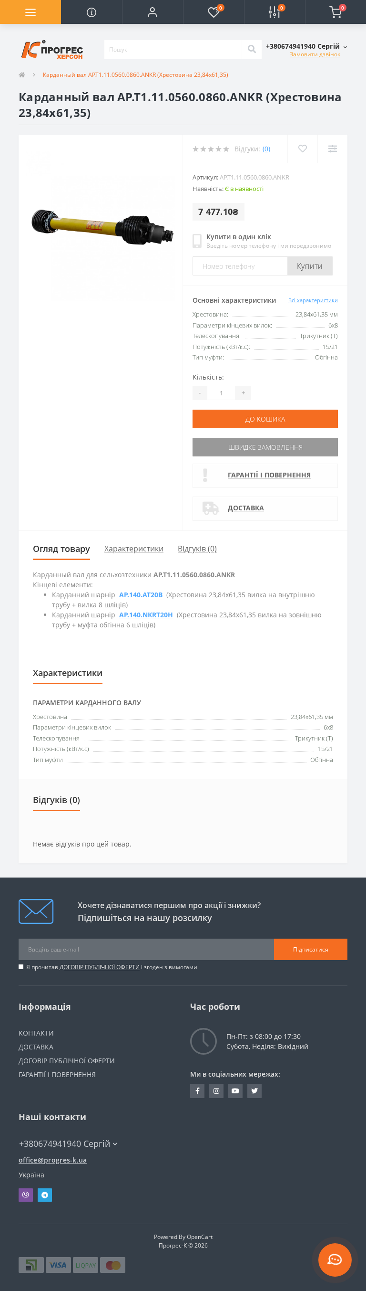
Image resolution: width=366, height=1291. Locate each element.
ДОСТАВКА (246, 507)
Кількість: (208, 376)
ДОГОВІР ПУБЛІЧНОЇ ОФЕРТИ (100, 967)
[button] (152, 12)
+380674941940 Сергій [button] (64, 1143)
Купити (310, 266)
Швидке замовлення (265, 447)
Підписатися (310, 949)
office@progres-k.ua (53, 1159)
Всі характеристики (313, 300)
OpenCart (200, 1237)
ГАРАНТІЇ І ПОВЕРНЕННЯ (269, 474)
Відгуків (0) (197, 548)
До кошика (265, 418)
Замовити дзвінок (315, 54)
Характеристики (133, 548)
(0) (266, 148)
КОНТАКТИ (36, 1032)
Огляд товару (61, 548)
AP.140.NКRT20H (146, 614)
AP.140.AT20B (141, 594)
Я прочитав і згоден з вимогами (111, 967)
